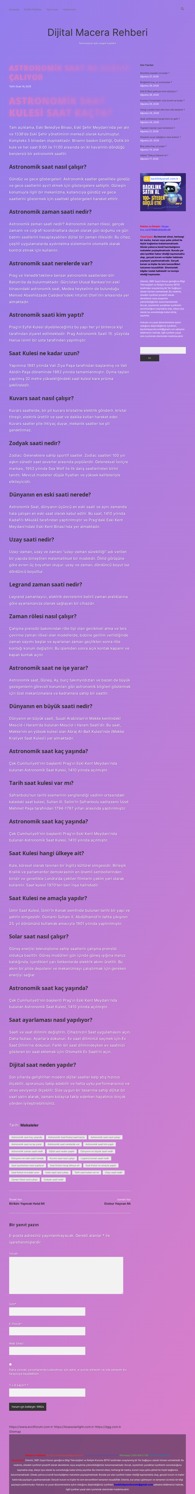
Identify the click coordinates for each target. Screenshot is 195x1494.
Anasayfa (14, 9)
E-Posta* (15, 1323)
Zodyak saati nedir (53, 1179)
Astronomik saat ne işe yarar (26, 1144)
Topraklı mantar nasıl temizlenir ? (157, 127)
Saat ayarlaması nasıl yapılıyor (27, 1165)
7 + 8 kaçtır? (18, 1385)
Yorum (13, 1253)
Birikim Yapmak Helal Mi (27, 1203)
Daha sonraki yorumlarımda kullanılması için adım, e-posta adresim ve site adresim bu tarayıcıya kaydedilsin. (67, 1372)
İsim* (12, 1304)
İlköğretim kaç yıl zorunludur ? (156, 82)
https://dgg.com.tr (108, 1427)
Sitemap (15, 1431)
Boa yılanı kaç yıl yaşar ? (153, 146)
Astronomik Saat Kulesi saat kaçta (66, 1137)
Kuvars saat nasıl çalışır (62, 1158)
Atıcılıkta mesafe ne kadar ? (154, 73)
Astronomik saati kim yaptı (99, 1144)
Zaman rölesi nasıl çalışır (24, 1179)
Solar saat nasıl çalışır (56, 1172)
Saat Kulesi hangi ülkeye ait (64, 1165)
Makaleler (29, 1125)
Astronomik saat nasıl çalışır (105, 1137)
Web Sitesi (16, 1343)
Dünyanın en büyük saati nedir (97, 1151)
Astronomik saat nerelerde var (63, 1144)
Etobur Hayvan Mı (117, 1203)
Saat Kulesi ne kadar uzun (25, 1172)
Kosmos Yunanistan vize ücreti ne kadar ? (162, 100)
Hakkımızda (69, 9)
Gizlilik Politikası (33, 9)
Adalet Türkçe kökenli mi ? (154, 155)
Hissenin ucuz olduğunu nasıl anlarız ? (160, 137)
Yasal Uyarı (52, 9)
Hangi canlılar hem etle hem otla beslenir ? (162, 109)
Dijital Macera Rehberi (97, 32)
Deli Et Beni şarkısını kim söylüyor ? (158, 91)
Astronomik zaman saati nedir (27, 1151)
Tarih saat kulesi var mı (86, 1172)
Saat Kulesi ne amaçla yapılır (101, 1165)
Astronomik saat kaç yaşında (26, 1137)
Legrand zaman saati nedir (95, 1158)
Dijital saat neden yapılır (61, 1151)
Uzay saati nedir (113, 1172)
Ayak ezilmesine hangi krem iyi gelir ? (160, 118)
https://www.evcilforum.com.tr (31, 1427)
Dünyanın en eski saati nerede (27, 1158)
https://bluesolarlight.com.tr (74, 1427)
